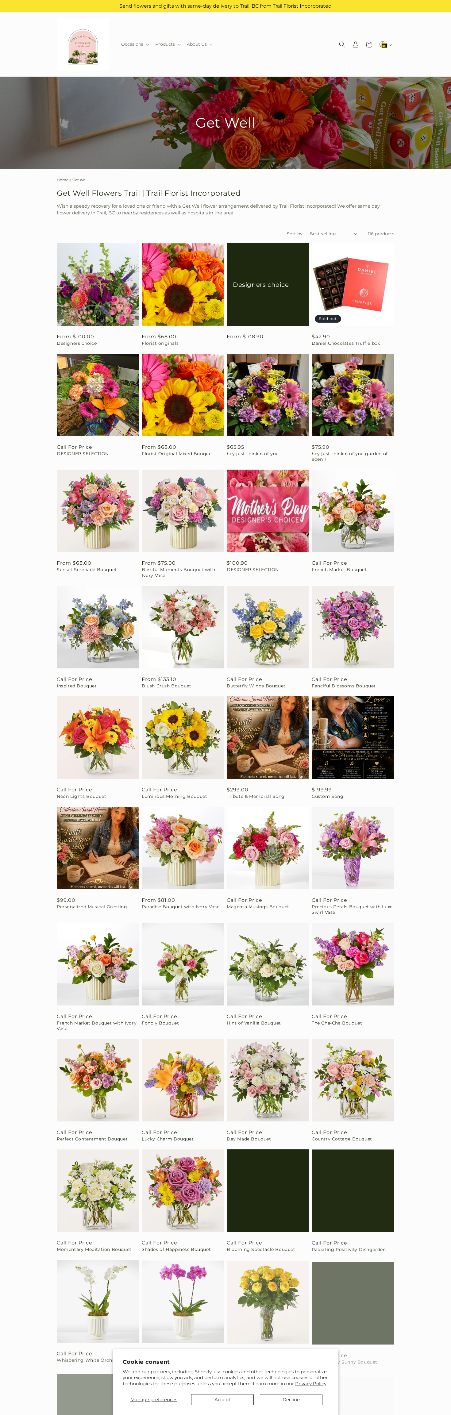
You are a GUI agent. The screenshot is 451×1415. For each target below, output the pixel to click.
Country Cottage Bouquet (342, 1139)
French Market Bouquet (339, 569)
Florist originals (160, 343)
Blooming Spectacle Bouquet (261, 1249)
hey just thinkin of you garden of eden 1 (350, 456)
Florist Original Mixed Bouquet (178, 453)
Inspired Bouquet (77, 686)
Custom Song (328, 796)
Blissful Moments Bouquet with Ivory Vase (178, 572)
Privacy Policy (310, 1383)
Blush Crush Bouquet (166, 686)
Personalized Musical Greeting (92, 906)
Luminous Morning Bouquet (174, 796)
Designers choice (77, 343)
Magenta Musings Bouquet (258, 906)
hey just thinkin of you (253, 453)
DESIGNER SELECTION (83, 453)
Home (62, 180)
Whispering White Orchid (87, 1360)
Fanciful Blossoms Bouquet (344, 686)
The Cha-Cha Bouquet (337, 1023)
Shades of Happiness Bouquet (176, 1249)
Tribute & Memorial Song (256, 796)
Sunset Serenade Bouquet (87, 569)
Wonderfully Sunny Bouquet (344, 1360)
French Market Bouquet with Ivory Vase (97, 1025)
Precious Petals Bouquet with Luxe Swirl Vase (352, 909)
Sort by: (295, 233)
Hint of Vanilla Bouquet (254, 1023)
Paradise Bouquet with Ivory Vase (180, 906)
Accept (222, 1399)
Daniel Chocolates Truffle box (346, 343)
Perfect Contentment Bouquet (92, 1139)
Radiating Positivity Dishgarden (349, 1249)
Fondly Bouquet (160, 1023)
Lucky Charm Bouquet (168, 1139)
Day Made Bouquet (249, 1139)
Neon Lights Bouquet (81, 796)
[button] (135, 44)
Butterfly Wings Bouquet (256, 686)
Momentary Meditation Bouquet (94, 1249)
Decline (291, 1399)
